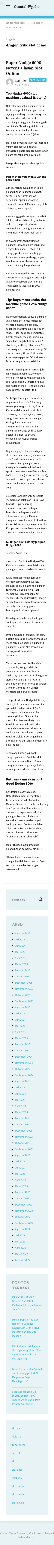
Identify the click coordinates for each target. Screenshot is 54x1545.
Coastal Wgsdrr (27, 6)
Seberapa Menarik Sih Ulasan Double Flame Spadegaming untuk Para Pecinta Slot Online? (26, 1398)
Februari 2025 (22, 1044)
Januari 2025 (22, 1050)
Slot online (18, 1502)
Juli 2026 (20, 939)
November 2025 (24, 989)
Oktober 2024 (22, 1069)
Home (23, 22)
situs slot (17, 1453)
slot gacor (17, 1428)
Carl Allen (21, 80)
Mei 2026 (20, 952)
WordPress (34, 1533)
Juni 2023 (20, 1167)
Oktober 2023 (22, 1143)
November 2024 (24, 1062)
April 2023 (20, 1180)
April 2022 (20, 1247)
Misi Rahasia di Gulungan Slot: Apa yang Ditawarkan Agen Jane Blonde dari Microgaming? (26, 1352)
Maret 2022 (21, 1254)
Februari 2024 (22, 1118)
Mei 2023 (20, 1173)
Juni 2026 (20, 945)
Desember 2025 (23, 982)
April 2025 (20, 1032)
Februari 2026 (22, 970)
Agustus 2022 (22, 1229)
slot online (18, 1486)
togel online (18, 1445)
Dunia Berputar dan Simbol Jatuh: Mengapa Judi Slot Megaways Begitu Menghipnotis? (27, 1375)
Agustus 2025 (22, 1007)
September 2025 (24, 1001)
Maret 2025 (21, 1038)
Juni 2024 (20, 1093)
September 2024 (24, 1075)
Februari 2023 (22, 1192)
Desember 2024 (23, 1056)
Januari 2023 (22, 1198)
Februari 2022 (22, 1260)
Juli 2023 (20, 1161)
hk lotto (16, 1436)
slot (14, 1461)
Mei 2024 (20, 1099)
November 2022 (24, 1210)
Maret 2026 (21, 964)
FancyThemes (28, 1537)
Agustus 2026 (22, 933)
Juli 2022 (20, 1235)
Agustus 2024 (22, 1081)
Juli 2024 (20, 1087)
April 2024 (20, 1106)
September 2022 (24, 1223)
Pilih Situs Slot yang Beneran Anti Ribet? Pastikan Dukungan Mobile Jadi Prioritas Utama (27, 1303)
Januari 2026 (22, 976)
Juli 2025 (20, 1013)
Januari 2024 (22, 1124)
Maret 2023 (21, 1186)
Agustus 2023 (22, 1155)
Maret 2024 (21, 1112)
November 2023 (24, 1136)
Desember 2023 (23, 1130)
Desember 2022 (23, 1204)
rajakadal (17, 1478)
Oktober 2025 (22, 995)
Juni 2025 (20, 1019)
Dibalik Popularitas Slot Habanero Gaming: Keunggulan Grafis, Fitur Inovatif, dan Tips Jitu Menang (25, 1328)
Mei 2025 (20, 1025)
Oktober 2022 (22, 1217)
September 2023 (24, 1149)
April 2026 (20, 958)
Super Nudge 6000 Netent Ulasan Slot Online (24, 68)
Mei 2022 (20, 1241)
